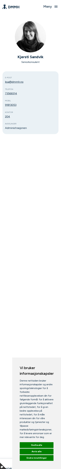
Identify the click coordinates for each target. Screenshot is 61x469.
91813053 (10, 104)
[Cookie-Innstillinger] (3, 466)
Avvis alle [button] (37, 451)
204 (7, 116)
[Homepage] (11, 6)
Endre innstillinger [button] (37, 458)
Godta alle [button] (36, 445)
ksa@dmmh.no (14, 81)
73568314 (11, 93)
